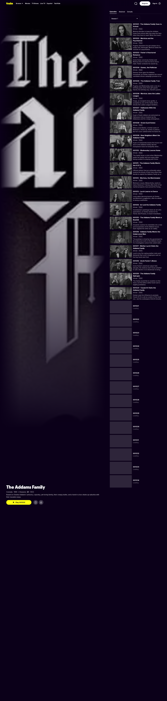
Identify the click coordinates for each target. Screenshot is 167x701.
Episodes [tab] (113, 12)
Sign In (155, 3)
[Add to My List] (35, 502)
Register (145, 3)
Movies (27, 3)
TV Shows (35, 3)
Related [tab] (122, 12)
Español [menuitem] (49, 3)
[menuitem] (20, 3)
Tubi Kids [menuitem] (57, 3)
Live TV (42, 3)
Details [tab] (130, 12)
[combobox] (125, 18)
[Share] (41, 502)
